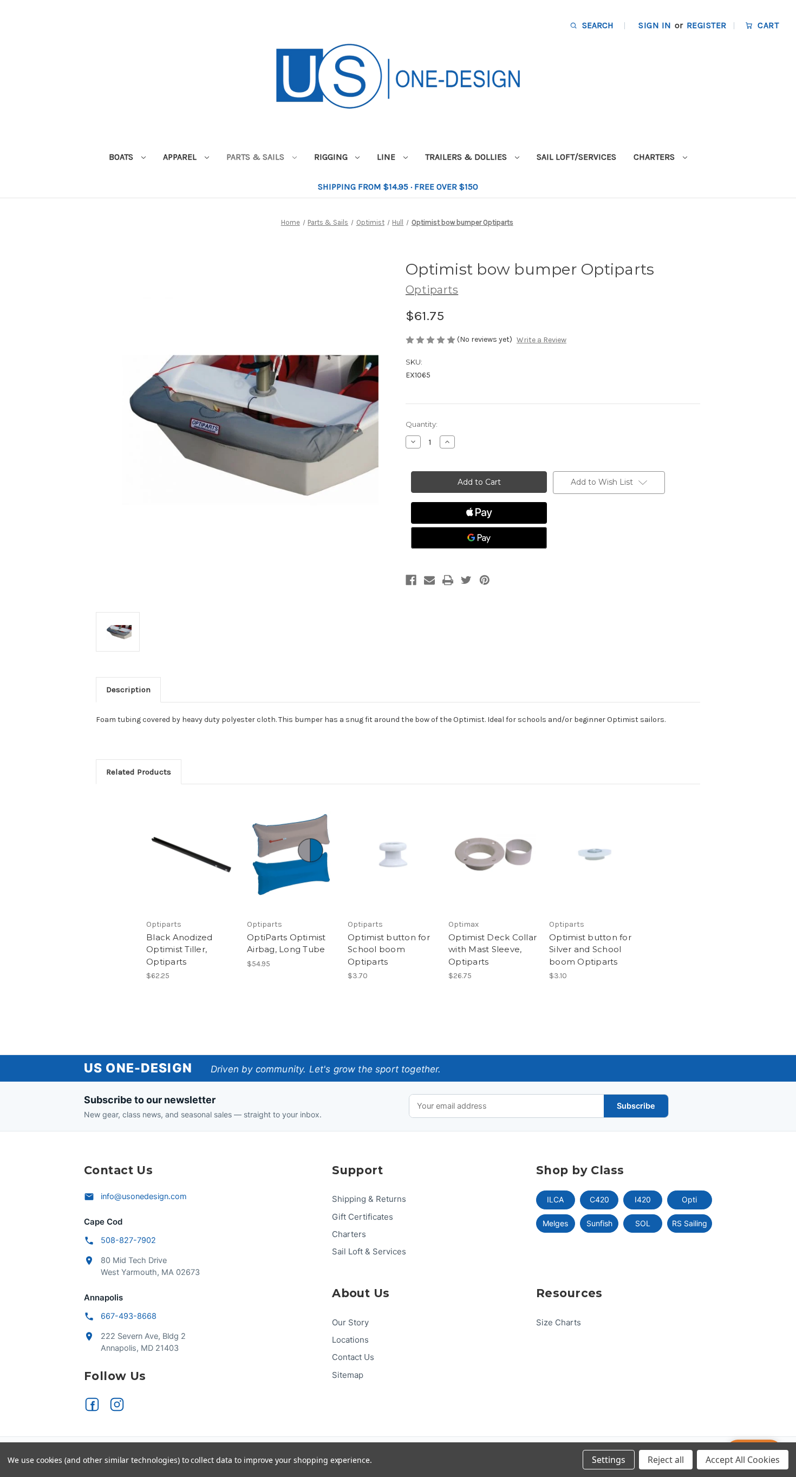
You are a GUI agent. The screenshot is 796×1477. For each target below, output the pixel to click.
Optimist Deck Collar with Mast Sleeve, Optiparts (492, 949)
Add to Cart (191, 864)
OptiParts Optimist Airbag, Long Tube (286, 943)
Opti (689, 1199)
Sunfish (599, 1223)
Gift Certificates (362, 1217)
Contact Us (353, 1357)
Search (597, 25)
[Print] (447, 580)
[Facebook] (411, 580)
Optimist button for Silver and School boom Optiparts (590, 949)
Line (387, 157)
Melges (555, 1223)
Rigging (332, 157)
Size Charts (558, 1322)
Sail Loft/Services (576, 157)
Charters (655, 157)
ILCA (555, 1199)
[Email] (429, 580)
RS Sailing (689, 1223)
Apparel (181, 157)
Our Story (350, 1322)
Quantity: (422, 424)
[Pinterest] (484, 580)
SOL (642, 1223)
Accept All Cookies (743, 1460)
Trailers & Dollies (467, 157)
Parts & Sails (256, 157)
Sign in (654, 25)
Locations (350, 1340)
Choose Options (292, 864)
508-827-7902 (128, 1240)
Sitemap (347, 1375)
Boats (122, 157)
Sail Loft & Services (369, 1251)
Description (128, 689)
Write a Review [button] (541, 339)
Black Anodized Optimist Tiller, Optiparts (179, 949)
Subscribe (636, 1106)
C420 (599, 1199)
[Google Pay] (479, 538)
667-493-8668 (128, 1316)
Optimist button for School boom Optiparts (389, 949)
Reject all (666, 1460)
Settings (608, 1460)
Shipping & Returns (369, 1199)
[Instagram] (117, 1404)
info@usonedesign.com (144, 1196)
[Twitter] (466, 580)
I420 (643, 1199)
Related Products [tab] (138, 772)
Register (707, 25)
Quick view (190, 845)
